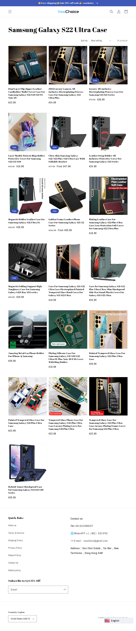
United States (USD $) (20, 618)
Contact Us (13, 562)
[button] (10, 11)
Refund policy (14, 570)
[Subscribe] (64, 589)
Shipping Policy (15, 540)
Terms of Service (16, 532)
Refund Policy (14, 555)
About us (12, 525)
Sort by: (84, 40)
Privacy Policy (15, 547)
